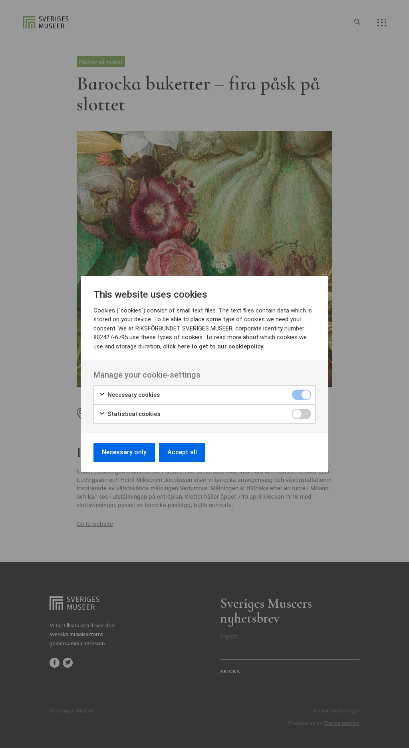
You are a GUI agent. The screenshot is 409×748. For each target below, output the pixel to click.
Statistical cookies (133, 414)
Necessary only (124, 452)
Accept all (182, 452)
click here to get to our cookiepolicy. (213, 346)
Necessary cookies (133, 394)
